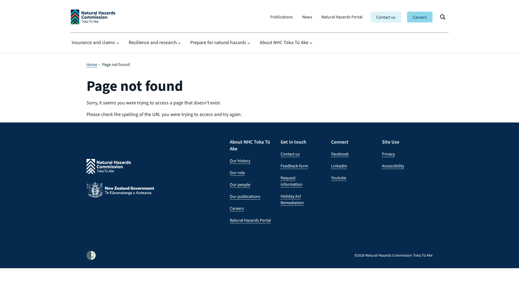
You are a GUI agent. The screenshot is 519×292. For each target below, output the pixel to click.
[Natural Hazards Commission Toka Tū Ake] (93, 16)
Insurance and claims (93, 42)
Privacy (388, 154)
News (307, 17)
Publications (281, 17)
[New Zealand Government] (120, 194)
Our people (240, 184)
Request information (291, 181)
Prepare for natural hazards (218, 42)
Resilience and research (153, 42)
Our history (240, 161)
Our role (237, 172)
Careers (420, 17)
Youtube (338, 178)
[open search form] (442, 17)
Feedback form (294, 166)
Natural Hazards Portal (341, 17)
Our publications (245, 196)
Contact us (385, 17)
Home (91, 64)
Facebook (340, 154)
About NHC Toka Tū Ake (284, 42)
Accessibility (393, 166)
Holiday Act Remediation (292, 199)
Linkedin (339, 166)
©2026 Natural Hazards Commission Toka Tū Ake (393, 255)
